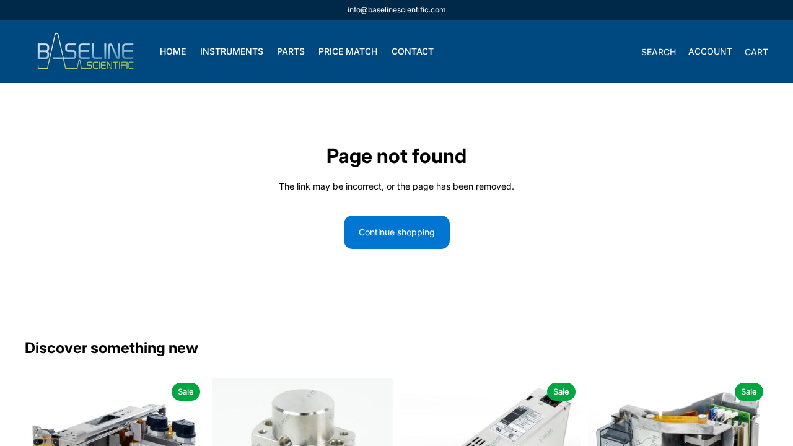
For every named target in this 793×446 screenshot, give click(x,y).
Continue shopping (397, 232)
